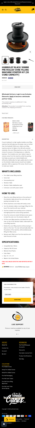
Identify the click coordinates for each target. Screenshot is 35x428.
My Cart (4, 354)
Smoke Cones (16, 121)
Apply (12, 96)
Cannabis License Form (25, 353)
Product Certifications (25, 356)
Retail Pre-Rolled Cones (8, 372)
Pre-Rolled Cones (7, 366)
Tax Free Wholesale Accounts (24, 346)
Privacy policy (18, 419)
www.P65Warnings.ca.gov (22, 266)
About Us (4, 345)
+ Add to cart (15, 132)
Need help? (5, 113)
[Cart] (32, 10)
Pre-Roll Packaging (7, 375)
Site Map (21, 359)
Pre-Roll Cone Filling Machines (7, 382)
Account (4, 351)
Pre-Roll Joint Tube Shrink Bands (7, 387)
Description (5, 139)
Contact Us (5, 348)
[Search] (6, 9)
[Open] (4, 424)
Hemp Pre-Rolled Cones (8, 369)
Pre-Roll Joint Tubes (7, 378)
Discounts (22, 350)
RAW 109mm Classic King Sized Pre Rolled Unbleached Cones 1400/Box (17, 125)
